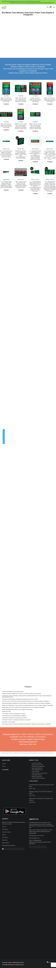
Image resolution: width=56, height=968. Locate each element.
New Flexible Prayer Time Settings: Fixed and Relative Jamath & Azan (41, 785)
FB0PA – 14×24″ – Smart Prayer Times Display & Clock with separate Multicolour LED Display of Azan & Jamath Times (21, 126)
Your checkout (5, 829)
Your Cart (4, 826)
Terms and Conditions (6, 832)
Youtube (36, 847)
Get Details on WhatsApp (3, 436)
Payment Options (5, 842)
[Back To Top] (51, 962)
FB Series (6, 95)
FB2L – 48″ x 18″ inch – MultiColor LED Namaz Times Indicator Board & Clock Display (6, 125)
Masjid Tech (6, 148)
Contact (3, 766)
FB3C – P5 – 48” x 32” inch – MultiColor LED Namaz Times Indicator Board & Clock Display (20, 99)
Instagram (39, 847)
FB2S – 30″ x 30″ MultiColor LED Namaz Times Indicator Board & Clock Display (35, 99)
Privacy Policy (5, 837)
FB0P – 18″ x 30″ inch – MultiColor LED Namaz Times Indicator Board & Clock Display (6, 99)
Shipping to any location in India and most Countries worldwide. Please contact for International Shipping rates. (32, 2)
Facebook (30, 847)
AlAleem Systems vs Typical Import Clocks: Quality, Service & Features (41, 799)
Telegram (45, 847)
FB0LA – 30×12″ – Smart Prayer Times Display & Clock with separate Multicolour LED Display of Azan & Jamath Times (35, 126)
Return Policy (5, 840)
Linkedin (42, 847)
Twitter (33, 847)
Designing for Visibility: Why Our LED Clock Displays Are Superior (40, 792)
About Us (4, 763)
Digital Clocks (35, 179)
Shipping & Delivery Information (8, 845)
